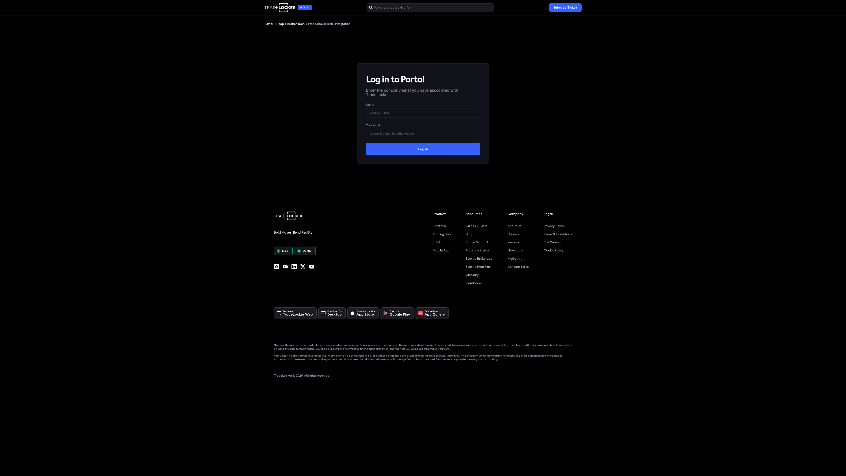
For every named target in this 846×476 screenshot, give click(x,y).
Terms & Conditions (558, 234)
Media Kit (514, 258)
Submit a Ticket (565, 7)
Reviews (513, 242)
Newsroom (515, 250)
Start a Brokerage (479, 258)
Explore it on (435, 313)
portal (305, 7)
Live (285, 251)
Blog (469, 234)
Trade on (298, 313)
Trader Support (477, 242)
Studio (437, 242)
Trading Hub (442, 234)
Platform (439, 226)
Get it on (400, 313)
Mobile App (441, 250)
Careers (513, 234)
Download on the (365, 313)
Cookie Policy (554, 250)
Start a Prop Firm (478, 267)
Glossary (472, 275)
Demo (307, 251)
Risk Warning (553, 242)
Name (370, 104)
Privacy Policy (554, 226)
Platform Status (478, 250)
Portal (269, 24)
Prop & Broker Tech (290, 24)
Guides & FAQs (476, 226)
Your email (373, 125)
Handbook (473, 283)
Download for (334, 313)
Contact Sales (518, 267)
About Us (514, 226)
